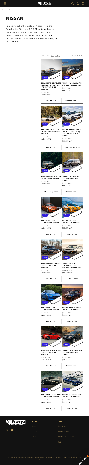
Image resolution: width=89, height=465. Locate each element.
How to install (63, 426)
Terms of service (63, 457)
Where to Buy (63, 432)
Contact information (45, 460)
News (34, 437)
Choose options (72, 101)
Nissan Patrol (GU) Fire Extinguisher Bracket (72, 84)
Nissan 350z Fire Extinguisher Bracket (50, 222)
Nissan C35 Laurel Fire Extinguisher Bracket (51, 396)
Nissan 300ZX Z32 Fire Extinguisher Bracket (72, 396)
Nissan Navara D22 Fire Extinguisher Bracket (72, 309)
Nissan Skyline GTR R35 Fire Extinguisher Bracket (51, 352)
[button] (5, 3)
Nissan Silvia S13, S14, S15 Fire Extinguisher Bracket (50, 132)
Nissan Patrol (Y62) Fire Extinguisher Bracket (70, 178)
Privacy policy (50, 457)
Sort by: (45, 56)
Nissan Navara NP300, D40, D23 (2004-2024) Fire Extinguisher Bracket (72, 133)
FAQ (59, 442)
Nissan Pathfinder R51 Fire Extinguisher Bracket (72, 352)
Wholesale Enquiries (66, 437)
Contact (35, 432)
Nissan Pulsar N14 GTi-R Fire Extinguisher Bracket (51, 265)
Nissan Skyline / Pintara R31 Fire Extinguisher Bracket (72, 265)
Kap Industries (18, 457)
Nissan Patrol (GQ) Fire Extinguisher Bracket (51, 177)
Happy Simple (28, 457)
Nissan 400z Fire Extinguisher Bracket (50, 309)
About (34, 426)
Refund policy (39, 457)
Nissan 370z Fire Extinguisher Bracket (72, 222)
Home (4, 10)
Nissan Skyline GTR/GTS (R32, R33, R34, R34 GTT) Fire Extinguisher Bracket (51, 86)
